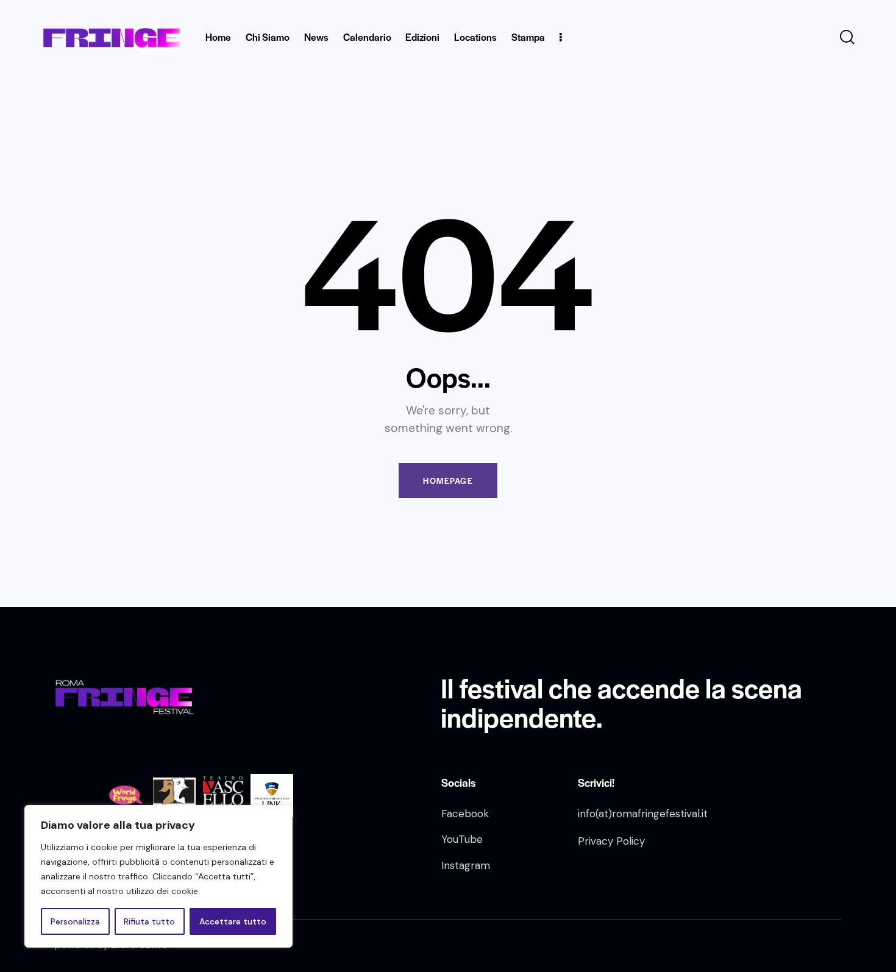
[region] (158, 876)
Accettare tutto (232, 921)
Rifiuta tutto (149, 921)
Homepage (448, 480)
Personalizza (75, 921)
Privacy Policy (611, 841)
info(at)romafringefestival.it (643, 813)
